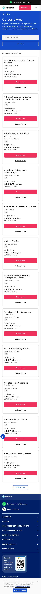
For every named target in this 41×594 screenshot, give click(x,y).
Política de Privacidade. (22, 586)
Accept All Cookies (20, 590)
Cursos (5, 521)
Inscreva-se (25, 7)
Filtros (22, 44)
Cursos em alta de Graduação (15, 526)
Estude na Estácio (10, 535)
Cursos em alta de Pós (12, 530)
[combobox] (22, 37)
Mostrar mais (20, 487)
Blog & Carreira (9, 544)
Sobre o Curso (20, 88)
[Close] (38, 581)
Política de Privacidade (10, 577)
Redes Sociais (8, 549)
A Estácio (6, 517)
